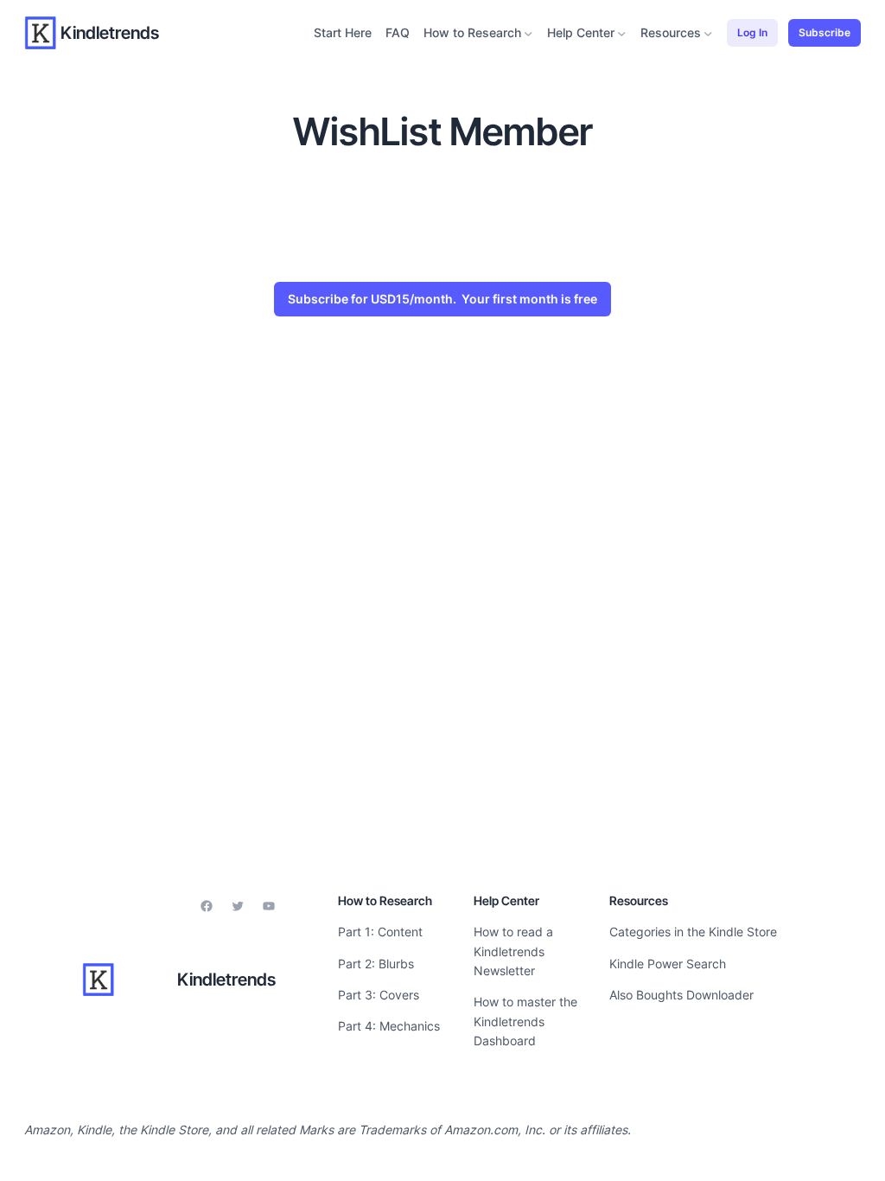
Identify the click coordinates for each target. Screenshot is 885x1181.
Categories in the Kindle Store (693, 931)
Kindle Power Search (667, 963)
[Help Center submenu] (622, 33)
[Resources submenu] (708, 33)
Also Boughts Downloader (681, 994)
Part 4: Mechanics (389, 1025)
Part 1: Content (380, 931)
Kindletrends (109, 32)
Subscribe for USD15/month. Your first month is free (442, 298)
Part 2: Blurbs (376, 963)
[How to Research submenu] (528, 33)
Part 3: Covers (378, 994)
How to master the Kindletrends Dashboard (525, 1021)
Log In (752, 32)
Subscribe (824, 32)
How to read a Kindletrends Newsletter (513, 951)
